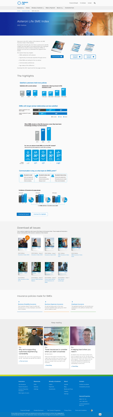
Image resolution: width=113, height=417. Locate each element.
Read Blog (49, 365)
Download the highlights (40, 214)
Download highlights (75, 57)
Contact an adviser (84, 384)
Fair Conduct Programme (53, 410)
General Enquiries (84, 396)
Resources (37, 381)
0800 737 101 (82, 399)
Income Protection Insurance (23, 390)
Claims (28, 7)
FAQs (35, 384)
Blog (65, 386)
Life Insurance (22, 384)
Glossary (36, 386)
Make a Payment (50, 7)
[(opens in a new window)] (59, 47)
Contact (90, 3)
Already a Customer (55, 381)
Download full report (23, 214)
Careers (66, 391)
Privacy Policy (67, 410)
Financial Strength (73, 3)
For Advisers (83, 3)
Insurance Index (26, 10)
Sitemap (66, 393)
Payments (51, 386)
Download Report (56, 56)
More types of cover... (24, 393)
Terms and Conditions (81, 410)
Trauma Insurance (23, 386)
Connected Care (69, 7)
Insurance (22, 381)
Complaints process (84, 386)
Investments (52, 389)
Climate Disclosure (38, 410)
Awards (66, 384)
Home (18, 10)
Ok (100, 414)
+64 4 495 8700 (83, 401)
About (66, 381)
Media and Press (68, 389)
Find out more (24, 361)
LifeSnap (36, 389)
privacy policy (60, 413)
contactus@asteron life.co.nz (84, 404)
